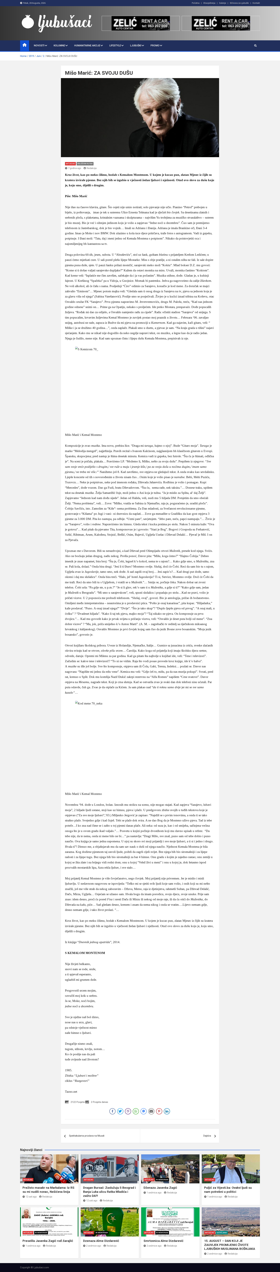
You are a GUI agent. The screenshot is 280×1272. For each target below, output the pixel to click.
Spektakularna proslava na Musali (86, 1135)
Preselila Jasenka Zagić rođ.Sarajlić (48, 1241)
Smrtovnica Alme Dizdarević (163, 1241)
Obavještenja (209, 3)
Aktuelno (70, 164)
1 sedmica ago (154, 1192)
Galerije (222, 3)
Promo (155, 45)
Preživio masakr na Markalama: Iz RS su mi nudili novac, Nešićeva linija (48, 1190)
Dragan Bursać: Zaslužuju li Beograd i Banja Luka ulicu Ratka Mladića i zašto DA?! (109, 1191)
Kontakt (256, 3)
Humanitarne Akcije (87, 45)
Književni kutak (85, 164)
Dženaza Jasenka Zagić (160, 1188)
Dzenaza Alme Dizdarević (101, 1241)
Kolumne (59, 45)
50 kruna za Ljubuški (239, 3)
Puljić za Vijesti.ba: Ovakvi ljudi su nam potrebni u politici (228, 1190)
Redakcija (92, 168)
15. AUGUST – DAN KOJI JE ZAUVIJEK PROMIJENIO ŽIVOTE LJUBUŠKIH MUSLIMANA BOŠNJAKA (229, 1245)
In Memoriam (162, 1180)
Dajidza (207, 1135)
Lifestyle (115, 45)
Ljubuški (135, 45)
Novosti (39, 45)
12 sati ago (31, 1196)
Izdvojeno (222, 1233)
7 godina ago (74, 168)
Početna (195, 3)
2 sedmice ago (93, 1245)
